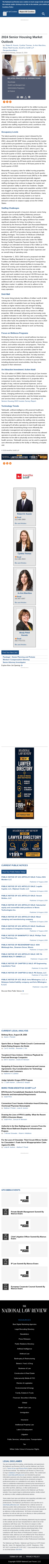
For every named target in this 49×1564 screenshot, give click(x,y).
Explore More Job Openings (11, 665)
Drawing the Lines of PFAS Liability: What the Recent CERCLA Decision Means (23, 1116)
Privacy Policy (23, 1468)
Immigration (24, 1412)
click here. (19, 1549)
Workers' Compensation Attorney (16, 660)
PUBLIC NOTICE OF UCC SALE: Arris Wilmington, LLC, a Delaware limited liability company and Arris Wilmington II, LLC (24, 982)
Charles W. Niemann (22, 1060)
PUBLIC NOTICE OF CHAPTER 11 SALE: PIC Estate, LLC (24, 973)
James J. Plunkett (9, 1037)
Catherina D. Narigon (23, 1082)
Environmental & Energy (24, 1388)
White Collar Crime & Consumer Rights (24, 1449)
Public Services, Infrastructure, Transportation (24, 1439)
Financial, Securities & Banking (24, 1398)
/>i (29, 97)
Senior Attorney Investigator (14, 662)
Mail (22, 97)
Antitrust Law (24, 1354)
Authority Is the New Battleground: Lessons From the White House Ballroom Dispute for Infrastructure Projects (23, 1128)
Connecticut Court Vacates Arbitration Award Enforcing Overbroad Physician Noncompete (24, 1104)
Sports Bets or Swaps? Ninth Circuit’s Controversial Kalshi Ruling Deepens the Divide (23, 1045)
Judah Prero (8, 1097)
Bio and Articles (20, 523)
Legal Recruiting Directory (24, 1329)
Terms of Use (11, 1468)
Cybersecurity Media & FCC (24, 1378)
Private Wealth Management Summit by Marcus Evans (27, 1213)
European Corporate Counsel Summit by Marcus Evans (28, 1288)
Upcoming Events (10, 1190)
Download (26, 97)
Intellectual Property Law (24, 1425)
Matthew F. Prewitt (9, 1108)
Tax (24, 1444)
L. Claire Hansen (9, 1082)
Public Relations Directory (24, 1344)
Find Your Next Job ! (10, 652)
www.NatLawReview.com (16, 1475)
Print (18, 97)
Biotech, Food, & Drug (24, 1363)
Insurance (24, 1420)
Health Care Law (24, 1408)
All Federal (11, 91)
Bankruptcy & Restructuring (24, 1359)
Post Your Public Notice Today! (13, 872)
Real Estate (11, 82)
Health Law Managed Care (16, 85)
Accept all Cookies (10, 12)
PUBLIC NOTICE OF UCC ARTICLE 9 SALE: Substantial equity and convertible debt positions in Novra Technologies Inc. (23, 907)
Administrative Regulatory (16, 88)
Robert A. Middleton (25, 1133)
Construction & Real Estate (24, 1373)
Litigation (24, 1434)
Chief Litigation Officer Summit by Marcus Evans (28, 1238)
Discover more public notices (11, 991)
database (12, 1473)
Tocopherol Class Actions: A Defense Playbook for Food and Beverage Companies (22, 1056)
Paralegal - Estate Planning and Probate (19, 657)
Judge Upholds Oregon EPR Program (17, 1080)
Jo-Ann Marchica (39, 45)
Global (24, 1403)
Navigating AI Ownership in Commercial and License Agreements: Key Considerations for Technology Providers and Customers (23, 1068)
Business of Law (24, 1368)
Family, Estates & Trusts (24, 1393)
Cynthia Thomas (25, 45)
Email (19, 517)
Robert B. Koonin (12, 45)
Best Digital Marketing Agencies (24, 1324)
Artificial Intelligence (24, 1349)
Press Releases (24, 1339)
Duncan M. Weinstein (20, 1119)
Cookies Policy (7, 7)
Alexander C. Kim (21, 1048)
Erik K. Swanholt (9, 1060)
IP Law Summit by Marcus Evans (24, 1264)
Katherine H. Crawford (11, 1073)
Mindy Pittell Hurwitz (10, 48)
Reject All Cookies (27, 12)
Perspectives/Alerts (10, 50)
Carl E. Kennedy (9, 1048)
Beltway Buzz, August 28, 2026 (14, 1035)
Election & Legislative (24, 1383)
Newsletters (24, 1334)
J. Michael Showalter (11, 1133)
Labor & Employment (24, 1429)
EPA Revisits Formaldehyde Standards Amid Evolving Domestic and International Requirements (23, 1093)
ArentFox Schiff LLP (26, 48)
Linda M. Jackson (22, 1108)
